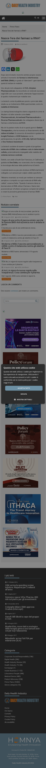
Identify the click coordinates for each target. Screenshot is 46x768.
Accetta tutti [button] (24, 388)
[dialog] (23, 384)
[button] (23, 399)
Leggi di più (8, 383)
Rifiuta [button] (24, 394)
